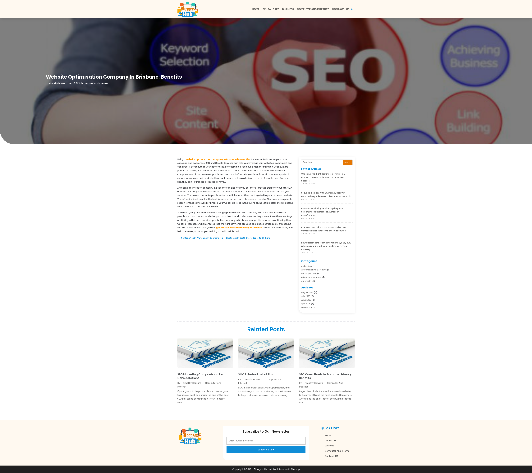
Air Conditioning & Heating (314, 269)
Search (347, 162)
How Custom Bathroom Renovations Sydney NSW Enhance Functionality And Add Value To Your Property (326, 246)
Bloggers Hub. (261, 469)
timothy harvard (58, 83)
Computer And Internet (313, 9)
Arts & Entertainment (311, 277)
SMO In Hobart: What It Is (255, 374)
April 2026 (305, 303)
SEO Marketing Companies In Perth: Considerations (202, 376)
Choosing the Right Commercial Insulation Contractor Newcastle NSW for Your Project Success (323, 177)
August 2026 (307, 292)
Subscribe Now (266, 449)
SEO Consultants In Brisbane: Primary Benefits (325, 376)
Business (288, 9)
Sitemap (295, 469)
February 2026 (308, 307)
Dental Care (271, 9)
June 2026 (306, 300)
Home (255, 9)
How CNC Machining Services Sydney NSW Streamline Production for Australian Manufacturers (322, 212)
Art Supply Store (309, 273)
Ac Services (306, 266)
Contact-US (340, 9)
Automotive (307, 281)
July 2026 (305, 296)
